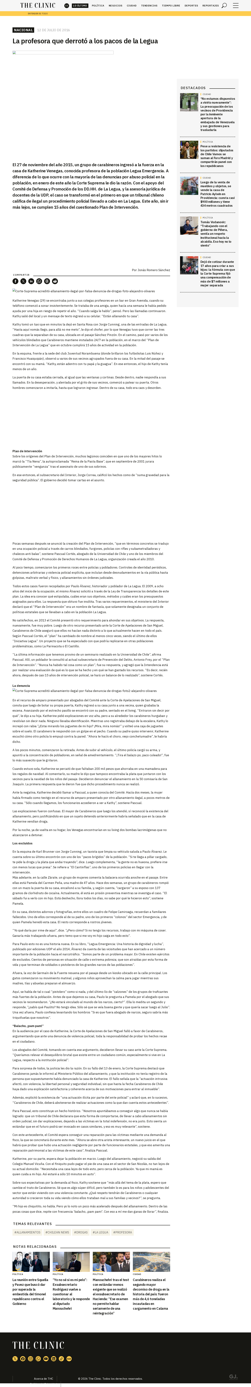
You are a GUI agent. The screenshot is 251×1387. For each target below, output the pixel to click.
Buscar (224, 5)
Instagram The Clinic (30, 1358)
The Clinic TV (46, 1358)
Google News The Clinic (69, 1358)
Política (98, 5)
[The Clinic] (37, 5)
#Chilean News (57, 1232)
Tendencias (149, 5)
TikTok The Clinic (61, 1358)
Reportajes (210, 5)
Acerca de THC (43, 1378)
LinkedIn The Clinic (53, 1358)
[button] (15, 281)
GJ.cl (233, 1377)
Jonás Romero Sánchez (154, 270)
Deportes (191, 5)
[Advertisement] (91, 419)
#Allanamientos (27, 1232)
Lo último (80, 5)
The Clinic (66, 5)
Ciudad (132, 5)
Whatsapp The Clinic (38, 1358)
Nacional (23, 30)
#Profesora (122, 1232)
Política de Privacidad (43, 1384)
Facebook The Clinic (22, 1358)
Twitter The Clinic (15, 1358)
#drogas (81, 1232)
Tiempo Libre (171, 5)
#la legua (100, 1232)
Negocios (115, 5)
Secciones (236, 5)
